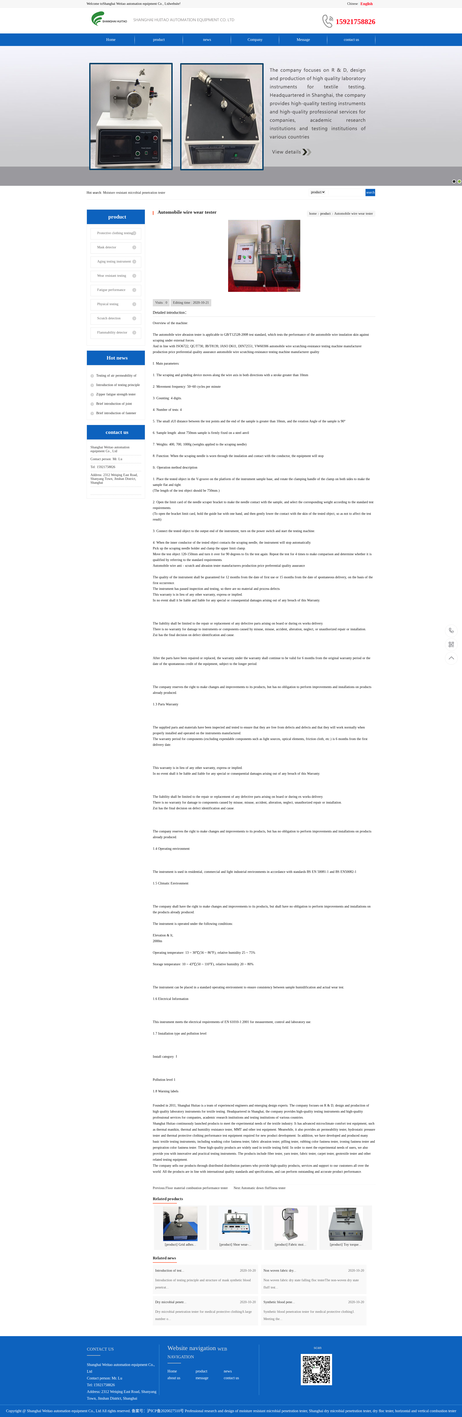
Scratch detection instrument (106, 320)
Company (255, 40)
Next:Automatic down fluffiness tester (260, 1188)
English (366, 4)
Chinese (352, 4)
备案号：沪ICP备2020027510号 (158, 1411)
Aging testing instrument (114, 261)
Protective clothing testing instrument (112, 235)
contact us (351, 40)
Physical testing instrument (104, 306)
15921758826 (451, 631)
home (313, 213)
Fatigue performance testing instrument (108, 292)
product (159, 40)
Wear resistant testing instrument (108, 278)
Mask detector (106, 247)
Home (111, 40)
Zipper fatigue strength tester (116, 394)
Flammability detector (112, 332)
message (202, 1378)
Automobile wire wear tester (353, 213)
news (207, 40)
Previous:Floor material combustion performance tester (190, 1188)
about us (173, 1378)
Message (303, 40)
